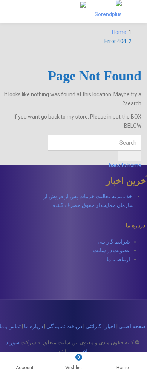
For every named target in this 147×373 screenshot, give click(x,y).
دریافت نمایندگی (64, 326)
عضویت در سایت (111, 250)
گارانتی (93, 326)
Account (25, 367)
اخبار (110, 326)
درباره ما (33, 326)
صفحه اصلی (132, 326)
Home (122, 367)
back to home (125, 165)
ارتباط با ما (118, 259)
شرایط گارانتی (114, 242)
